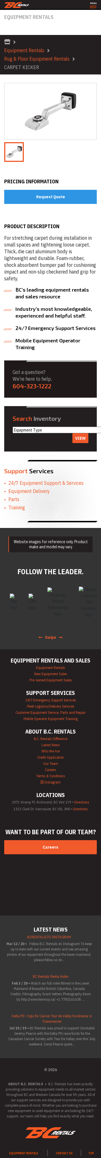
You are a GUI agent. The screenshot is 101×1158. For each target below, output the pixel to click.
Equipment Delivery (29, 491)
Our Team (50, 763)
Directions (81, 802)
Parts (13, 499)
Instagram (52, 782)
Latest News (51, 745)
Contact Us (64, 1153)
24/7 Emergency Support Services (50, 700)
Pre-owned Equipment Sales (50, 680)
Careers (50, 769)
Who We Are (51, 751)
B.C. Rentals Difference (50, 738)
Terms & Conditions (50, 776)
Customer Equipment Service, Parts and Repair (50, 712)
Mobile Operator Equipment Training (51, 718)
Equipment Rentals (24, 50)
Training (16, 507)
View (80, 438)
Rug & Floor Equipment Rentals (37, 59)
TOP (91, 1153)
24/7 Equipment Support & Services (46, 483)
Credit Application (50, 757)
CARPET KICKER (21, 67)
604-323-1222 (32, 385)
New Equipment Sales (50, 674)
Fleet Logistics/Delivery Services (50, 706)
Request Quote (50, 196)
